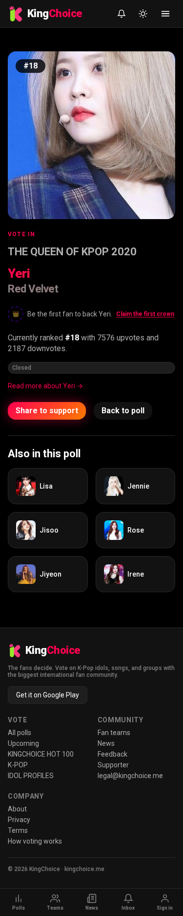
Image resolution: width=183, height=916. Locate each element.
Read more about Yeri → (45, 386)
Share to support (47, 410)
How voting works (35, 841)
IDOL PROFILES (31, 776)
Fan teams (114, 733)
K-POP (18, 765)
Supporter (113, 765)
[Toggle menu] (165, 13)
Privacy (19, 820)
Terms (18, 830)
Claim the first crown (145, 314)
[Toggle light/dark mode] (143, 13)
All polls (19, 733)
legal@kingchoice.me (130, 776)
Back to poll (123, 410)
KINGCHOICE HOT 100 (41, 754)
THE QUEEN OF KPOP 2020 (72, 252)
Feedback (112, 754)
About (17, 809)
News (106, 743)
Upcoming (23, 743)
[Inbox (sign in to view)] (121, 13)
